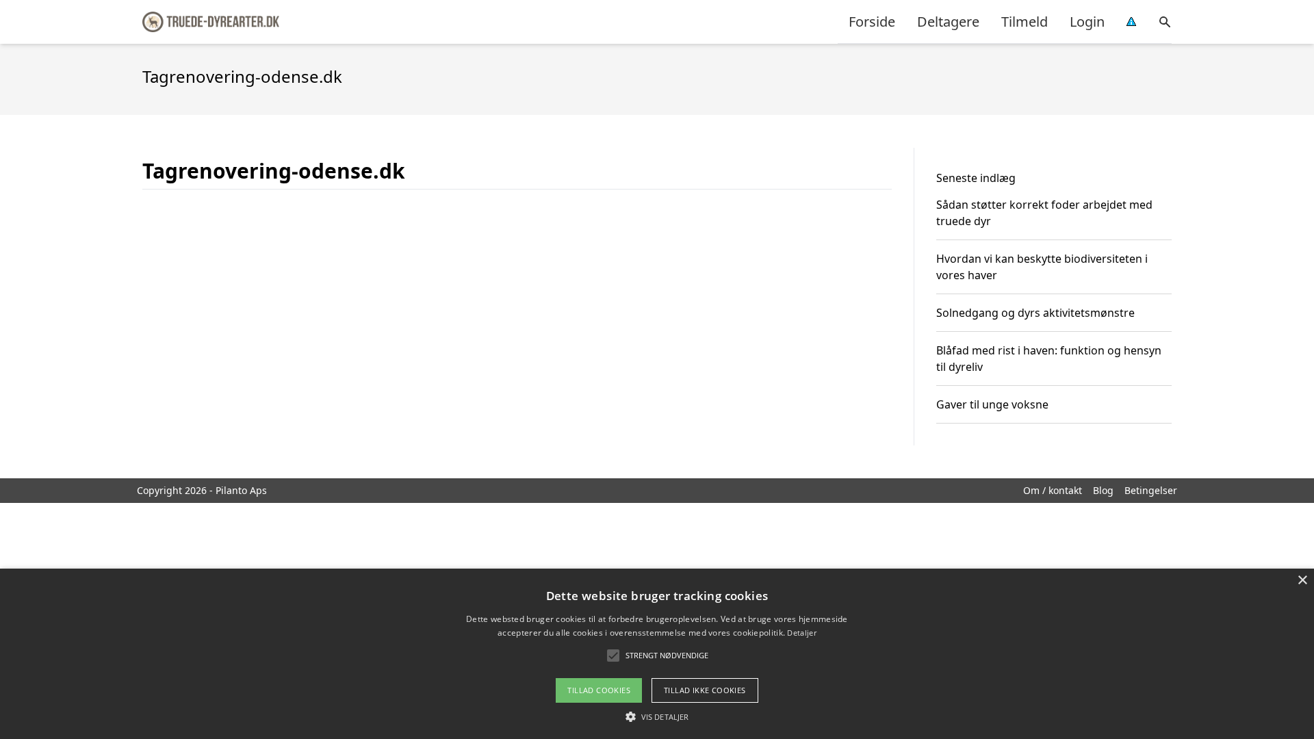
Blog (1103, 490)
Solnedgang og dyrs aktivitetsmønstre (1035, 312)
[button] (657, 716)
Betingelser (1150, 490)
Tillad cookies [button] (598, 690)
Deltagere (948, 21)
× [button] (1302, 580)
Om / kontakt (1052, 490)
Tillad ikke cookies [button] (705, 690)
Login (1087, 21)
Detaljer (801, 632)
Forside (872, 21)
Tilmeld (1024, 21)
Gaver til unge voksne (992, 404)
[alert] (657, 654)
